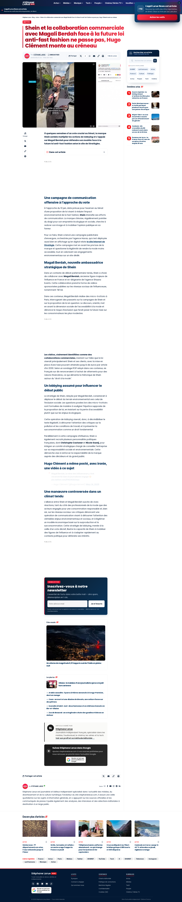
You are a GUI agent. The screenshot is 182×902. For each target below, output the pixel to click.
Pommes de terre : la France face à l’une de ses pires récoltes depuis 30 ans (141, 140)
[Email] (94, 56)
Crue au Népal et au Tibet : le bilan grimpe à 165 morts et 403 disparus (118, 847)
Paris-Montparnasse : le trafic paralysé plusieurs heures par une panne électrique (140, 106)
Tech (147, 79)
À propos (74, 879)
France (40, 859)
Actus (27, 22)
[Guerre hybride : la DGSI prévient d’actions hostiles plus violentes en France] (155, 94)
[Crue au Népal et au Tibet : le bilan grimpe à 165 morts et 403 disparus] (119, 830)
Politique (150, 74)
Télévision (140, 859)
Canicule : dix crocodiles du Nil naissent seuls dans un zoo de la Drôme (140, 129)
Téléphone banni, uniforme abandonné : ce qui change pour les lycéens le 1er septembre (91, 848)
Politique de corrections (107, 882)
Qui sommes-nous (77, 885)
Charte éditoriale (105, 879)
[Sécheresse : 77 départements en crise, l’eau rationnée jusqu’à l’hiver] (35, 830)
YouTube (102, 859)
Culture (141, 74)
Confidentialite (52, 611)
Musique (43, 862)
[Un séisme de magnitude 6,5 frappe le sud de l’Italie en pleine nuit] (75, 643)
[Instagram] (114, 786)
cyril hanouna (143, 69)
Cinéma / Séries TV (133, 892)
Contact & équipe (77, 882)
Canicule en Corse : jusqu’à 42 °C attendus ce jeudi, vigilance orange (146, 847)
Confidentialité (104, 889)
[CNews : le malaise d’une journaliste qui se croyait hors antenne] (51, 684)
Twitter (80, 859)
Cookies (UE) (103, 892)
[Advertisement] (75, 178)
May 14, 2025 (92, 484)
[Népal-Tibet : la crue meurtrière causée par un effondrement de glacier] (155, 117)
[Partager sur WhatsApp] (89, 56)
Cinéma (154, 79)
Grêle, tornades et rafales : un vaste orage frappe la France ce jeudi (62, 847)
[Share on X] (81, 56)
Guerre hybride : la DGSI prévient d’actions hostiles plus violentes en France (141, 95)
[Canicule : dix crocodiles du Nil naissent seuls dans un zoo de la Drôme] (155, 128)
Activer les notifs (157, 17)
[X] (33, 884)
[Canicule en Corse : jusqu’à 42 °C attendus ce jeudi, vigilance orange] (147, 830)
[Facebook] (107, 786)
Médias (69, 859)
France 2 (133, 74)
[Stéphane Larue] (29, 3)
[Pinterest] (117, 786)
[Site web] (105, 786)
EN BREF (132, 69)
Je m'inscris (96, 604)
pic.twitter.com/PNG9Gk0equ (65, 479)
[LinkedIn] (120, 786)
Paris (60, 859)
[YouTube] (110, 786)
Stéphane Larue (39, 55)
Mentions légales (105, 885)
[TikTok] (51, 884)
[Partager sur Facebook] (85, 56)
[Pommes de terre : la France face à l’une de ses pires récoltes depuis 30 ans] (155, 140)
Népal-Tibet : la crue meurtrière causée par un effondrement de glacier (140, 118)
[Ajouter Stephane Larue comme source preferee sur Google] (76, 760)
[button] (98, 56)
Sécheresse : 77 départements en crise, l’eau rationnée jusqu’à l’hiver (33, 848)
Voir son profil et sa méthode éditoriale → (75, 738)
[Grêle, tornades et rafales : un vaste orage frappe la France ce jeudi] (63, 830)
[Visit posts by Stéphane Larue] (27, 56)
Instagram (153, 859)
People (139, 79)
